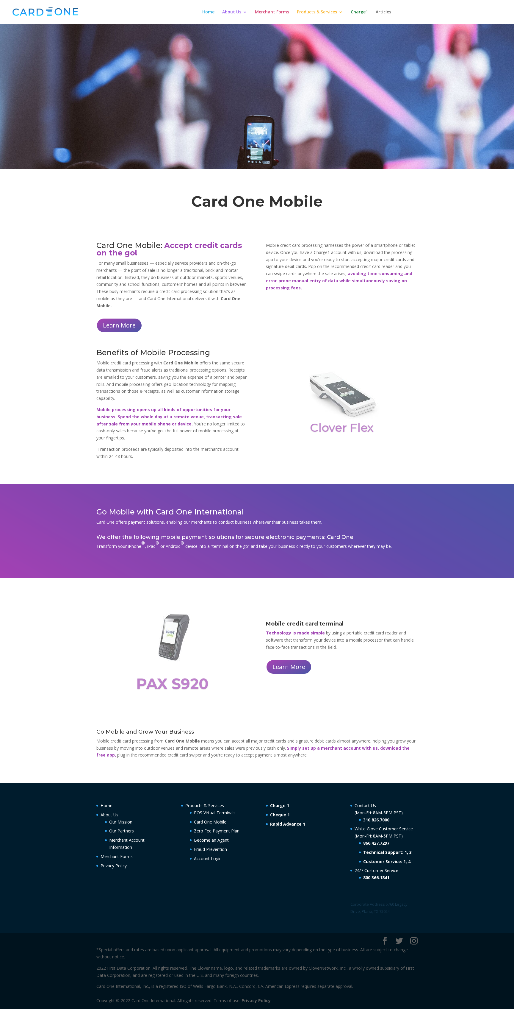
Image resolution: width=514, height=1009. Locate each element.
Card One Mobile (210, 822)
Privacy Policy (114, 865)
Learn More (119, 325)
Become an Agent (211, 840)
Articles (383, 12)
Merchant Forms (272, 12)
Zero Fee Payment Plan (216, 831)
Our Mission (120, 822)
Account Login (208, 858)
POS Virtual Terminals (215, 812)
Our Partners (121, 831)
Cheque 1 (280, 815)
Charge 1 (279, 805)
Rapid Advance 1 (287, 824)
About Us (231, 12)
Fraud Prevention (210, 849)
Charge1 (359, 12)
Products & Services (317, 12)
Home (208, 12)
